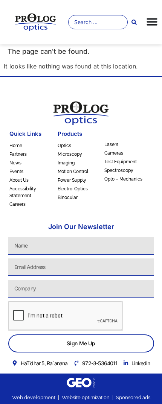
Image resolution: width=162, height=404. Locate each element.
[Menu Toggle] (152, 21)
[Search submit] (134, 22)
